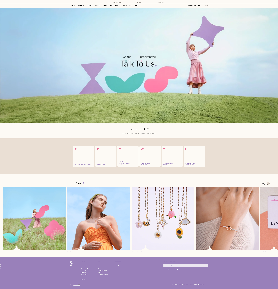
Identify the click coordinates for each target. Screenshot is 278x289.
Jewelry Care (264, 252)
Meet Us (5, 252)
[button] (199, 5)
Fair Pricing (83, 272)
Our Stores (83, 267)
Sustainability (84, 276)
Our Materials (71, 252)
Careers (191, 284)
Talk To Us (100, 276)
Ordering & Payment (102, 270)
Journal (83, 277)
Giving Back (84, 274)
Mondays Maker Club (138, 252)
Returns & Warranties (103, 274)
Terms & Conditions (176, 284)
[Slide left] (264, 183)
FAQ (99, 268)
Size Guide (199, 252)
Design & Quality (85, 268)
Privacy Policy (185, 284)
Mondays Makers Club (120, 265)
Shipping (100, 272)
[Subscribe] (205, 265)
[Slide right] (268, 183)
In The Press (84, 279)
